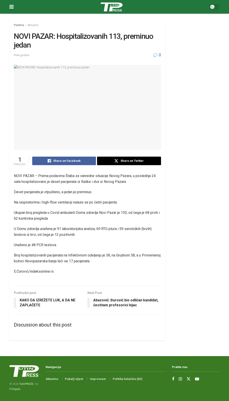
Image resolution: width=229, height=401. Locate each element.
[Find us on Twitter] (189, 379)
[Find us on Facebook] (173, 379)
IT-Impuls (14, 389)
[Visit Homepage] (112, 6)
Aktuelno (33, 25)
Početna (19, 25)
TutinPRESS (26, 384)
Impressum (98, 379)
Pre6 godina (21, 55)
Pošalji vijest (74, 379)
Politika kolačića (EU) (127, 379)
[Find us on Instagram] (180, 379)
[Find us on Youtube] (197, 379)
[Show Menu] (11, 7)
